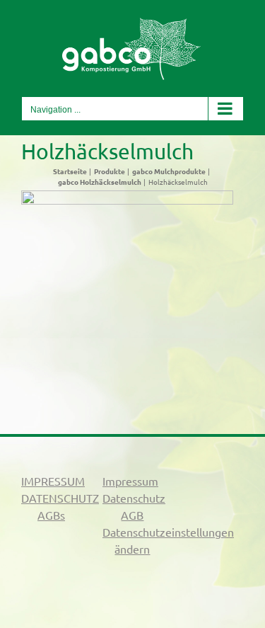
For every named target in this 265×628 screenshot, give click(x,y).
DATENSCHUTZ (60, 498)
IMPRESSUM (53, 481)
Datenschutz (133, 498)
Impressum (130, 481)
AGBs (51, 515)
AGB (132, 515)
